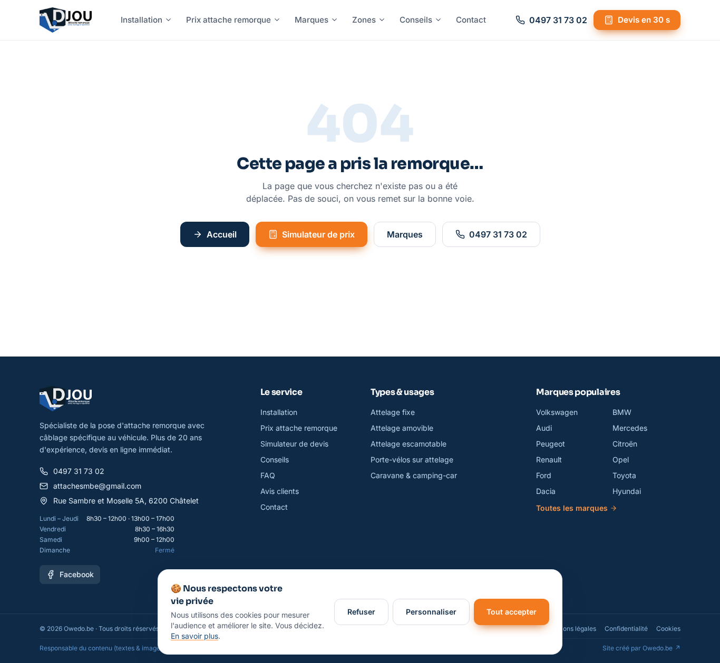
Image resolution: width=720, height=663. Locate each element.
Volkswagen (557, 412)
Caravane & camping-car (414, 475)
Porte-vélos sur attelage (412, 459)
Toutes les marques (572, 507)
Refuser (361, 611)
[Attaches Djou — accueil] (66, 20)
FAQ (267, 475)
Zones (364, 20)
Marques (311, 20)
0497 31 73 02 (498, 234)
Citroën (624, 443)
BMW (621, 412)
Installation (141, 20)
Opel (620, 459)
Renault (549, 459)
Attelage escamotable (408, 443)
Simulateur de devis (294, 443)
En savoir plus (194, 635)
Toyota (624, 475)
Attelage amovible (402, 427)
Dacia (546, 491)
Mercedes (629, 427)
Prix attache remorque (228, 20)
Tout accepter (512, 611)
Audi (544, 427)
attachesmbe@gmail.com (97, 485)
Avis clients (279, 491)
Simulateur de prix (318, 234)
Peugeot (550, 443)
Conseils (416, 20)
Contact (471, 20)
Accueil (222, 234)
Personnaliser (431, 611)
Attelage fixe (393, 412)
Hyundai (626, 491)
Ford (543, 475)
